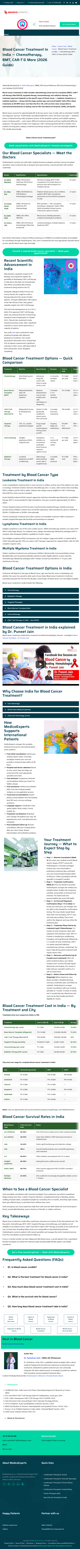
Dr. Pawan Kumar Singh (8, 206)
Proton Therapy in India (52, 1493)
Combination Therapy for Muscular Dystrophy (60, 1479)
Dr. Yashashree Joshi (32, 1358)
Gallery (5, 1529)
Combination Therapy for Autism (55, 1475)
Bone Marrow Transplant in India (55, 1497)
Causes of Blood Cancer (70, 1319)
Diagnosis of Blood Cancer (14, 1330)
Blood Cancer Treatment (41, 1330)
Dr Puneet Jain (23, 638)
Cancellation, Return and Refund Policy (61, 1543)
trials (13, 332)
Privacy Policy (8, 1543)
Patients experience (9, 1525)
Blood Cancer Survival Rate (67, 1330)
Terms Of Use (20, 1543)
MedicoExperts (39, 1540)
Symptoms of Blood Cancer (51, 1319)
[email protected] (48, 1436)
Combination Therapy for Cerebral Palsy (58, 1489)
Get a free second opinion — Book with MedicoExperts (41, 1252)
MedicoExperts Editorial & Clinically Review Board (44, 1376)
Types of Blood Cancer (31, 1319)
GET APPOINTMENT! (69, 24)
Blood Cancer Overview (11, 1319)
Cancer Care (62, 46)
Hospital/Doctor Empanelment (53, 1529)
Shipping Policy (41, 1543)
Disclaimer (29, 1543)
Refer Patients (47, 1525)
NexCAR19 (31, 309)
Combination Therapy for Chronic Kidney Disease (58, 1484)
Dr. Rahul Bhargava (27, 85)
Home (6, 34)
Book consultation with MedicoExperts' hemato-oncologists (40, 145)
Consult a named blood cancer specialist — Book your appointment (40, 252)
